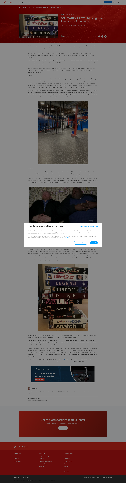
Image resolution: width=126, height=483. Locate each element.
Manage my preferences (80, 242)
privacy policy (67, 237)
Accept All (93, 242)
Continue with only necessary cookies (89, 226)
